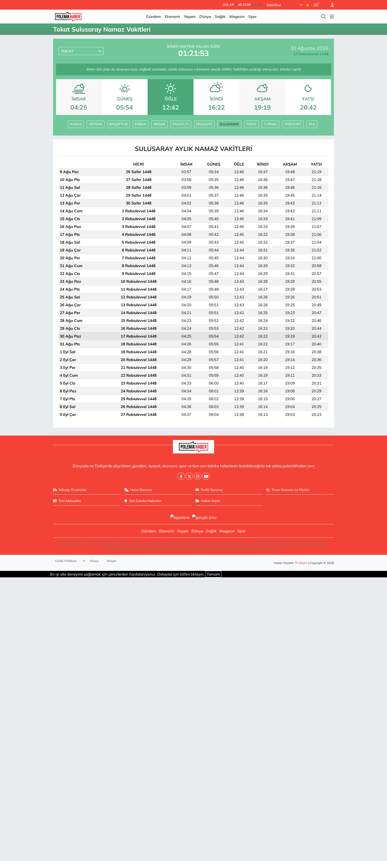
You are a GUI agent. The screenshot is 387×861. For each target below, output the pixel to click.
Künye (94, 561)
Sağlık (220, 16)
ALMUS (76, 124)
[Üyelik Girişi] (330, 5)
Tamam (213, 574)
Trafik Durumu (212, 490)
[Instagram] (197, 476)
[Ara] (323, 16)
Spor (252, 16)
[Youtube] (206, 476)
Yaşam (190, 16)
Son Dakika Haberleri (145, 501)
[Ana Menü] (332, 16)
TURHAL (270, 124)
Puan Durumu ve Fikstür (290, 490)
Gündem (153, 16)
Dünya (205, 16)
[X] (189, 476)
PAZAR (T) (180, 124)
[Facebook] (181, 476)
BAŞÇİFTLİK (118, 124)
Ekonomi (172, 16)
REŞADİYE (204, 124)
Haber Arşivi (210, 501)
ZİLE (311, 124)
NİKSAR (159, 124)
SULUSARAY (229, 124)
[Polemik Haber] (68, 16)
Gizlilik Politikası (66, 561)
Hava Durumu (141, 490)
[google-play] (204, 516)
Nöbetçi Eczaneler (72, 490)
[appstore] (179, 516)
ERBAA (140, 124)
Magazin (237, 16)
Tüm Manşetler (69, 501)
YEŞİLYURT (292, 124)
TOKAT (251, 124)
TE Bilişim (301, 563)
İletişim (111, 561)
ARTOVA (95, 124)
